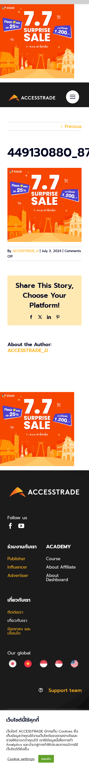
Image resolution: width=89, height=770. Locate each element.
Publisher (16, 558)
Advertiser (17, 575)
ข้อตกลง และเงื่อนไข (19, 631)
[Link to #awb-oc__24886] (72, 96)
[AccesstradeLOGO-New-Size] (32, 95)
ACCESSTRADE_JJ (26, 251)
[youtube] (21, 526)
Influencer (17, 567)
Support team (65, 690)
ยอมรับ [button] (46, 758)
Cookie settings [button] (21, 759)
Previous (73, 126)
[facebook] (10, 526)
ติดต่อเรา (15, 612)
